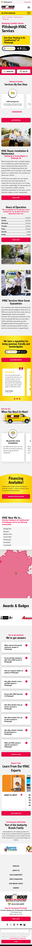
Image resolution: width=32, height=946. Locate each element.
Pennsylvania (18, 17)
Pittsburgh (6, 19)
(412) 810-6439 (18, 904)
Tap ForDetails (28, 13)
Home (3, 17)
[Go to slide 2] (14, 398)
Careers (16, 888)
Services (16, 866)
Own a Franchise (16, 879)
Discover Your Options (16, 496)
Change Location (27, 1)
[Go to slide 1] (12, 398)
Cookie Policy (23, 938)
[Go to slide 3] (17, 398)
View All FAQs (16, 754)
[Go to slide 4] (19, 398)
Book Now (16, 198)
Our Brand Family (16, 884)
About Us (16, 870)
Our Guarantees (16, 875)
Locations (10, 17)
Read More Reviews (16, 360)
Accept (16, 941)
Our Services (16, 120)
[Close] (30, 931)
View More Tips (16, 813)
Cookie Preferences (14, 938)
